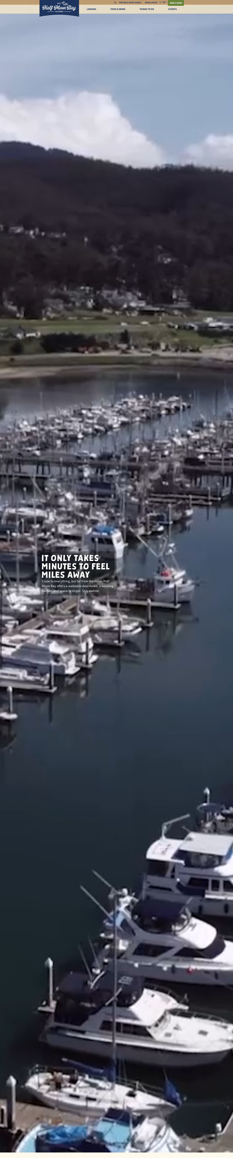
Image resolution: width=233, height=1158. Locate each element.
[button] (115, 3)
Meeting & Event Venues (130, 2)
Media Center (151, 2)
